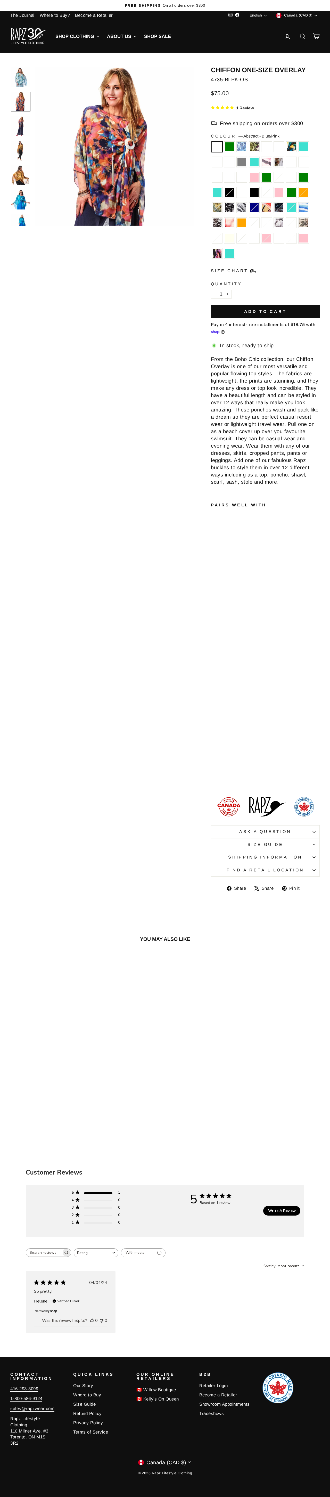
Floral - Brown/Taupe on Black (254, 192)
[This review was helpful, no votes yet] (92, 1320)
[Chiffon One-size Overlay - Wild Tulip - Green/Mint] (221, 754)
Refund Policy (87, 1413)
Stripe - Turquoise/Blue (304, 208)
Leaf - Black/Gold (217, 162)
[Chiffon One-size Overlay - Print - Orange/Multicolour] (214, 737)
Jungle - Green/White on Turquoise (304, 147)
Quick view (47, 1058)
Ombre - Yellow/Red (291, 177)
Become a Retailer (94, 15)
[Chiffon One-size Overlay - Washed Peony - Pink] (221, 766)
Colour (245, 136)
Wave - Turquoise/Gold (304, 162)
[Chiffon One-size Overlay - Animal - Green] (214, 671)
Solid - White (242, 192)
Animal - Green (254, 147)
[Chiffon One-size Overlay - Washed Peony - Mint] (214, 766)
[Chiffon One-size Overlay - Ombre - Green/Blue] (214, 707)
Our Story (83, 1385)
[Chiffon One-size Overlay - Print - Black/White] (214, 731)
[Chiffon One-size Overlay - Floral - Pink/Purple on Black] (228, 772)
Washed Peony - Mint (254, 238)
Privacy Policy (88, 1422)
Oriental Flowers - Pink (279, 192)
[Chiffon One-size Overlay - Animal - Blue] (228, 665)
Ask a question (265, 831)
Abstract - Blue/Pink (217, 147)
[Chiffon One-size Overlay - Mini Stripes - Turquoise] (228, 737)
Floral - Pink (304, 238)
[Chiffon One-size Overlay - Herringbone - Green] (228, 725)
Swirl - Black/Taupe (242, 177)
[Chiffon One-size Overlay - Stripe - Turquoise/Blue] (214, 743)
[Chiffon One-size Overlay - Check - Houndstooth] (214, 772)
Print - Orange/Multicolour (266, 208)
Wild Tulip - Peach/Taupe (266, 223)
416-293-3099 (24, 1388)
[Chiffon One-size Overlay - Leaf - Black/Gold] (228, 677)
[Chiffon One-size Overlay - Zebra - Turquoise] (214, 713)
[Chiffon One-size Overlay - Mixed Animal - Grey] (221, 683)
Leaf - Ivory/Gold (229, 162)
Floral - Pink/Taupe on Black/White (279, 162)
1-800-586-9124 (26, 1398)
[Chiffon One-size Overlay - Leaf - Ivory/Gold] (214, 683)
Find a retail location (265, 870)
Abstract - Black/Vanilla (217, 223)
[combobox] (96, 1252)
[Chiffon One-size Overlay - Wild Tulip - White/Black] (214, 754)
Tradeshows (211, 1413)
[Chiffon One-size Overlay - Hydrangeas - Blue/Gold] (228, 766)
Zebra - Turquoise (217, 192)
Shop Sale (157, 36)
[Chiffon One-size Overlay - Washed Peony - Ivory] (221, 760)
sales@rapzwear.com (32, 1408)
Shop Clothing (75, 36)
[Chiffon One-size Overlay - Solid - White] (228, 713)
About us (120, 36)
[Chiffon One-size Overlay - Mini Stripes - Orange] (214, 749)
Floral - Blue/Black (266, 147)
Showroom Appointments (224, 1404)
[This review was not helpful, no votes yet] (101, 1320)
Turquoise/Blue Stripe (266, 192)
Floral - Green (304, 177)
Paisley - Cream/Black (242, 238)
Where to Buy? (55, 15)
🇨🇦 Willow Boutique (156, 1389)
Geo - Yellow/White (254, 223)
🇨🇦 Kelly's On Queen (157, 1399)
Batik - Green (266, 177)
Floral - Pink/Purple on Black (217, 253)
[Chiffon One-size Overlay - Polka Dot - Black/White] (214, 760)
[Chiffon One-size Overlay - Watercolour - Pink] (221, 701)
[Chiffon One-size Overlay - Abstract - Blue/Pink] (214, 665)
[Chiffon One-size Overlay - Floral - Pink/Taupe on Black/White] (221, 689)
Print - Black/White (229, 208)
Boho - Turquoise (229, 253)
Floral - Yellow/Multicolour (291, 147)
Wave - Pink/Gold (291, 162)
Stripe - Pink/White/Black (266, 162)
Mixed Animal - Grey (242, 162)
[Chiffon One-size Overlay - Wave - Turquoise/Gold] (214, 695)
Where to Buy (87, 1395)
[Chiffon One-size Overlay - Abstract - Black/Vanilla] (221, 743)
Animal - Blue (242, 147)
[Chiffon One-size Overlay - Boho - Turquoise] (214, 778)
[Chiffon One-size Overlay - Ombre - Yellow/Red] (221, 707)
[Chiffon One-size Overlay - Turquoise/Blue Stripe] (221, 719)
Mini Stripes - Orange (242, 223)
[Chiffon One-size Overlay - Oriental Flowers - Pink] (228, 719)
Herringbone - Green (217, 208)
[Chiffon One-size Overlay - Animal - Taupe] (228, 754)
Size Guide (265, 844)
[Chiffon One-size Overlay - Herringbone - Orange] (221, 725)
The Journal (22, 15)
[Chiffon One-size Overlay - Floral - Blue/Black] (221, 671)
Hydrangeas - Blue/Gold (279, 238)
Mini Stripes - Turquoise (291, 208)
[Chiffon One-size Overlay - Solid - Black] (221, 713)
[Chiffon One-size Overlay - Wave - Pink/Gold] (228, 689)
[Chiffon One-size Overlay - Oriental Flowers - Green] (214, 725)
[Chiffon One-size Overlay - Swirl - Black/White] (228, 695)
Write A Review (282, 1210)
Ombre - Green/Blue (279, 177)
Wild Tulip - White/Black (279, 223)
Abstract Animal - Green (229, 147)
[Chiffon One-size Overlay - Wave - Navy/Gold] (221, 695)
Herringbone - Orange (304, 192)
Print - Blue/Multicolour (279, 208)
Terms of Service (90, 1432)
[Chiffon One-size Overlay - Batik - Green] (228, 701)
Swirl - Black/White (229, 177)
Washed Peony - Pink (266, 238)
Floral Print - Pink (229, 223)
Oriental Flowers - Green (291, 192)
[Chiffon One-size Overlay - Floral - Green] (228, 707)
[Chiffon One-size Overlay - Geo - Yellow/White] (221, 749)
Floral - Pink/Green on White (279, 147)
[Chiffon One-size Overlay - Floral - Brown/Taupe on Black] (214, 719)
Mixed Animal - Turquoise (254, 162)
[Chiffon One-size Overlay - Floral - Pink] (221, 772)
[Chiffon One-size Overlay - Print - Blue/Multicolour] (221, 737)
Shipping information (265, 857)
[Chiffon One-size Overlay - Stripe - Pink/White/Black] (214, 689)
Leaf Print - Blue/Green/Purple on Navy (254, 208)
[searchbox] (44, 1253)
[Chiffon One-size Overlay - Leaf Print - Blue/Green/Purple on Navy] (228, 731)
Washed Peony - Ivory (229, 238)
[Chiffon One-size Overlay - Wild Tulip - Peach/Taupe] (228, 749)
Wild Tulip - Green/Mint (291, 223)
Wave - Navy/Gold (217, 177)
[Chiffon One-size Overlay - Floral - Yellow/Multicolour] (214, 677)
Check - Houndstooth (291, 238)
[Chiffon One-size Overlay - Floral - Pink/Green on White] (228, 671)
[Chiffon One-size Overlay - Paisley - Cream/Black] (228, 760)
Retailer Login (213, 1385)
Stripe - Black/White (242, 208)
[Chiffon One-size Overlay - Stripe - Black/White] (221, 731)
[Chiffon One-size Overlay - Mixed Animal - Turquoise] (228, 683)
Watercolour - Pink (254, 177)
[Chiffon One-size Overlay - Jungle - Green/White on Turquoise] (221, 677)
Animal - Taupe (304, 223)
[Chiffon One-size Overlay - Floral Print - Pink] (228, 743)
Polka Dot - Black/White (217, 238)
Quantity (226, 284)
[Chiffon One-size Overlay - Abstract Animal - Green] (221, 665)
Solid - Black (229, 192)
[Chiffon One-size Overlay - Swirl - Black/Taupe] (214, 701)
